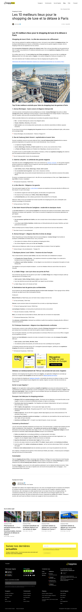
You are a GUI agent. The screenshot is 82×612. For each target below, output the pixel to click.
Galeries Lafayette (51, 162)
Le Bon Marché (34, 188)
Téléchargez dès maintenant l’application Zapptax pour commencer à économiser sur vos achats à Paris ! (38, 61)
